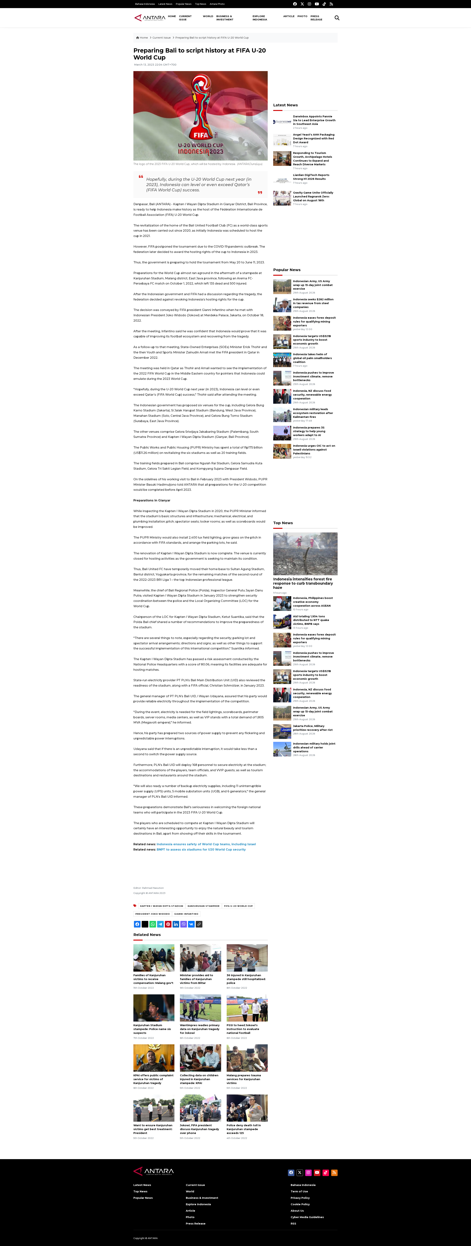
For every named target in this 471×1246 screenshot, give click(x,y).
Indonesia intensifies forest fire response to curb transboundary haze (303, 583)
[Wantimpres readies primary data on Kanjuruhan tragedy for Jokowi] (200, 1007)
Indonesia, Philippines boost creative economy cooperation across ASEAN (313, 601)
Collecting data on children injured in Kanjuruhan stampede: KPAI (199, 1079)
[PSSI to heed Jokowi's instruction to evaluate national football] (247, 1007)
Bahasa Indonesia (145, 4)
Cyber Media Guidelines (307, 1217)
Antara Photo (217, 4)
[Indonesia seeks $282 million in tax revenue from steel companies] (282, 305)
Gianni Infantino (186, 914)
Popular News (183, 4)
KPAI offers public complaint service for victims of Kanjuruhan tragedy (153, 1079)
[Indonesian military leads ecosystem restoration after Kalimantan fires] (282, 414)
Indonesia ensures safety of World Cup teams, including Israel (206, 844)
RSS (293, 1223)
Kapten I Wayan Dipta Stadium (161, 906)
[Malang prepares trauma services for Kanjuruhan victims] (247, 1058)
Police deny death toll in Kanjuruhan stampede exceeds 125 (244, 1129)
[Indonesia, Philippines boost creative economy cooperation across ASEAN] (282, 603)
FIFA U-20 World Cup (238, 906)
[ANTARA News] (150, 17)
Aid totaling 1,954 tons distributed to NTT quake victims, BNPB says (311, 620)
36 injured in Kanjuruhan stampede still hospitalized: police (246, 979)
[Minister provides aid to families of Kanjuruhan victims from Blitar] (200, 957)
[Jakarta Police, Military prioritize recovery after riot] (282, 731)
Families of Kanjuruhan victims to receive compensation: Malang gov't (153, 979)
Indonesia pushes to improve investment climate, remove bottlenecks (313, 376)
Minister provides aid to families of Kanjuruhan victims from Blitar (196, 979)
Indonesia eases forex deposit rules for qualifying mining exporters (314, 321)
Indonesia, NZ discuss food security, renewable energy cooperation (312, 394)
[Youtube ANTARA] (317, 4)
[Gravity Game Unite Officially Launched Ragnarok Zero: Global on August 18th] (282, 198)
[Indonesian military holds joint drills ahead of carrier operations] (282, 749)
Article (289, 16)
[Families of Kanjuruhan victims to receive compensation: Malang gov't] (153, 957)
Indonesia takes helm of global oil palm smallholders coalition (312, 358)
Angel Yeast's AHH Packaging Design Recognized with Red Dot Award (313, 138)
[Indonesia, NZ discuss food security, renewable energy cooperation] (282, 396)
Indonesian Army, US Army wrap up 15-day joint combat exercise (313, 285)
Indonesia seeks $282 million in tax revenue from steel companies (313, 303)
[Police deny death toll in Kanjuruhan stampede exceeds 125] (247, 1108)
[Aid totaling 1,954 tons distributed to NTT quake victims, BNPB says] (282, 621)
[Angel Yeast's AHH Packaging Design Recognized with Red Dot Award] (282, 140)
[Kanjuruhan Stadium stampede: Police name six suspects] (153, 1007)
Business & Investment (224, 18)
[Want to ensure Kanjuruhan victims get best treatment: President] (153, 1108)
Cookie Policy (300, 1204)
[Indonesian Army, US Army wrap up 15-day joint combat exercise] (282, 286)
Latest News (165, 4)
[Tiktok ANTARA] (324, 4)
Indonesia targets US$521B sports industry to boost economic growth (312, 339)
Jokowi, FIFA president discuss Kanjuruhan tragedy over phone (199, 1129)
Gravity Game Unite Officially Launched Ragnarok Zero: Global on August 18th (313, 196)
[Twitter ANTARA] (302, 4)
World (208, 16)
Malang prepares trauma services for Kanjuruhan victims (244, 1079)
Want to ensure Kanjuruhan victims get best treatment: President (152, 1129)
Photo (302, 16)
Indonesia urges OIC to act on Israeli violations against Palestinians (314, 449)
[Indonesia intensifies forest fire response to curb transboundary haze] (305, 553)
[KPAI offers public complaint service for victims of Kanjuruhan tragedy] (153, 1058)
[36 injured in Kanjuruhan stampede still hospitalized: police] (247, 957)
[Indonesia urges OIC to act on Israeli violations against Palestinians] (282, 451)
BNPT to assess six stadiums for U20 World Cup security (201, 849)
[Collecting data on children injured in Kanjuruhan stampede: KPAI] (200, 1058)
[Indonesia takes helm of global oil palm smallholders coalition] (282, 359)
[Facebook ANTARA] (295, 4)
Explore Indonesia (260, 18)
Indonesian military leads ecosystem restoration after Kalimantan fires (313, 413)
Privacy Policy (300, 1198)
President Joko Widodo (152, 914)
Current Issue (185, 18)
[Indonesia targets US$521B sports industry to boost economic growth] (282, 341)
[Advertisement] (305, 72)
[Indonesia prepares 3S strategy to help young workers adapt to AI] (282, 433)
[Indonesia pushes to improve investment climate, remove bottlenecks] (282, 378)
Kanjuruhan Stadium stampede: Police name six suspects (152, 1029)
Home (172, 16)
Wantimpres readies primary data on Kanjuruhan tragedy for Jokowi (199, 1029)
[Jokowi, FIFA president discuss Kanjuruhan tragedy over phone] (200, 1108)
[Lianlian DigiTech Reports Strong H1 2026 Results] (282, 180)
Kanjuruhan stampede (204, 906)
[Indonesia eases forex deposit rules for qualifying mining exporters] (282, 323)
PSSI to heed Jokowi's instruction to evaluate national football (243, 1029)
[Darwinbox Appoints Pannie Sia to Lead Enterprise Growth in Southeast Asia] (282, 121)
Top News (200, 4)
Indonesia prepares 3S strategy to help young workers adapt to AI (309, 431)
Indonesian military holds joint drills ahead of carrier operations (314, 747)
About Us (297, 1210)
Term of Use (299, 1191)
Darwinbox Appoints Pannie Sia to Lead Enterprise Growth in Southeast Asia (314, 120)
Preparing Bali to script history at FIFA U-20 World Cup (212, 37)
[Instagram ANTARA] (309, 4)
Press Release (316, 18)
